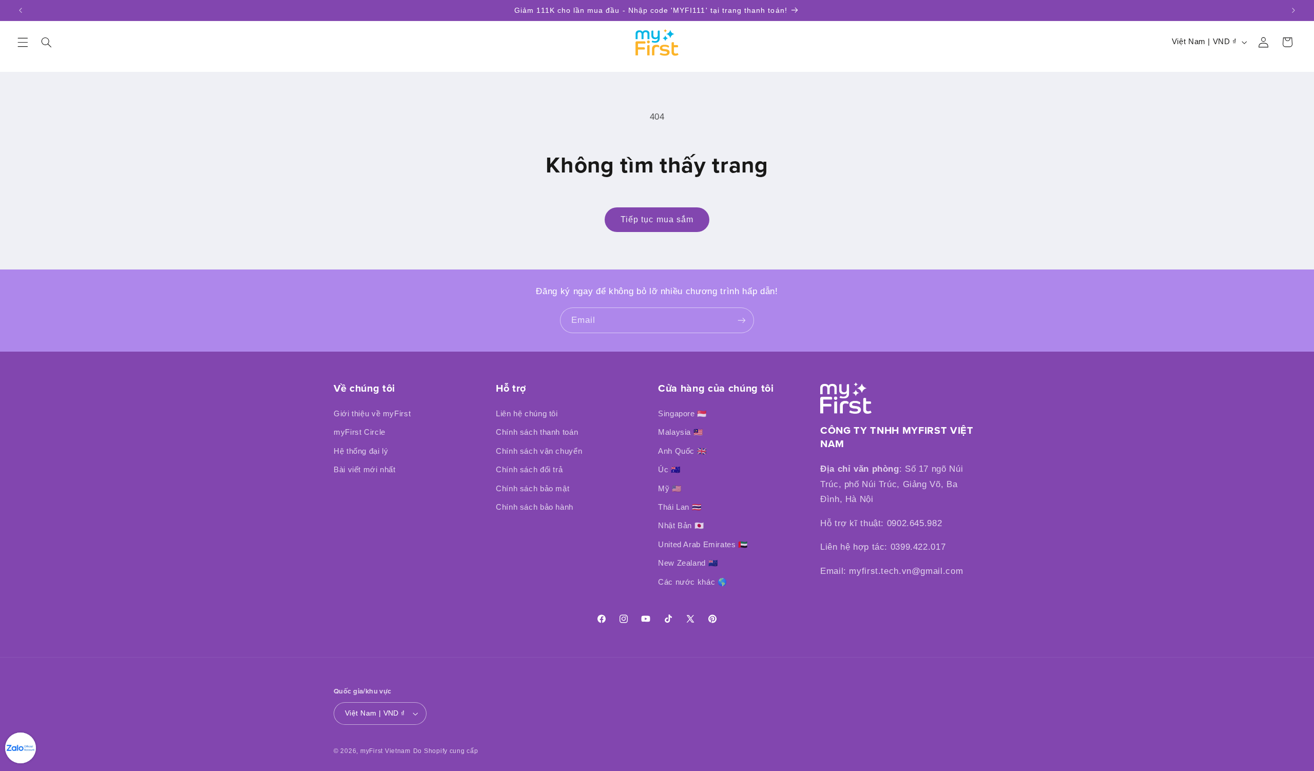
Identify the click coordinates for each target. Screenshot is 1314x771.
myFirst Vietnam (385, 751)
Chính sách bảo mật (532, 489)
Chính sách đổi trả (529, 470)
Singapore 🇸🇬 (682, 414)
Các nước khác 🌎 (692, 582)
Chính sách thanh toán (537, 432)
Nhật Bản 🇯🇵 (681, 526)
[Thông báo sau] (1293, 10)
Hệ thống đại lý (361, 451)
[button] (22, 42)
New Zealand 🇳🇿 (688, 563)
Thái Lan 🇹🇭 (679, 507)
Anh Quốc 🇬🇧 (682, 451)
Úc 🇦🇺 (669, 470)
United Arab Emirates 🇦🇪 (703, 545)
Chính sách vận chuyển (539, 451)
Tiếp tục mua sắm (657, 219)
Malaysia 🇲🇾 (680, 432)
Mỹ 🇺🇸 (670, 489)
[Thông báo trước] (20, 10)
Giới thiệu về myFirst (372, 414)
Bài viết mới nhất (365, 470)
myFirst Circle (359, 432)
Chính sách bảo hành (534, 507)
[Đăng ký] (741, 320)
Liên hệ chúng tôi (527, 414)
